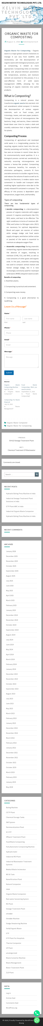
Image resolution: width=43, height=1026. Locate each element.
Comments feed (12, 1003)
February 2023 (11, 718)
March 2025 (10, 600)
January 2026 (11, 551)
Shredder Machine (12, 918)
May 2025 (9, 590)
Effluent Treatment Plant (15, 837)
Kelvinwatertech (30, 42)
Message (8, 351)
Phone (7, 328)
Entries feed (10, 998)
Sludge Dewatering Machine (16, 923)
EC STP (8, 832)
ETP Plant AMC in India (14, 506)
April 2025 (10, 595)
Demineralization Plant (15, 827)
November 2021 (12, 757)
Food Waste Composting (15, 842)
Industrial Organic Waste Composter (20, 511)
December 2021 (12, 752)
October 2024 (11, 625)
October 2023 (11, 684)
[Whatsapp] (37, 1020)
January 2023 (11, 723)
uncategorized (11, 953)
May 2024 (9, 649)
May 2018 (9, 787)
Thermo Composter (13, 943)
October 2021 (11, 762)
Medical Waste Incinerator (16, 869)
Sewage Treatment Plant (15, 909)
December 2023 (12, 674)
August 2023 (10, 694)
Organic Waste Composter (17, 423)
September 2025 (12, 571)
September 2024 (12, 630)
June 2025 (10, 586)
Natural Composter (13, 884)
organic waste (19, 103)
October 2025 (11, 566)
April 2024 (10, 654)
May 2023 (9, 708)
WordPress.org (11, 1008)
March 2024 (10, 659)
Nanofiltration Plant (14, 879)
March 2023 (10, 713)
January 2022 (11, 748)
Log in (8, 993)
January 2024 (11, 669)
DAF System (10, 822)
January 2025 (11, 610)
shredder (9, 914)
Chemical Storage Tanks (15, 817)
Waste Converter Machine (15, 958)
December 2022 (12, 728)
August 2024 (10, 635)
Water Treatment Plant (15, 968)
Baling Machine (12, 807)
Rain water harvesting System (17, 899)
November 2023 (12, 679)
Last (24, 322)
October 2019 (11, 767)
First (5, 322)
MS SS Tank (10, 874)
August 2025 (10, 576)
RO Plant (9, 904)
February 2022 (11, 743)
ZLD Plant (10, 972)
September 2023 (12, 689)
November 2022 (12, 733)
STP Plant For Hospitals (15, 938)
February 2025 (11, 605)
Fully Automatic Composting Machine (20, 847)
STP (7, 933)
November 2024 (12, 620)
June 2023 (10, 703)
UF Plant (9, 948)
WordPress (29, 1020)
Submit (9, 372)
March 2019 (10, 772)
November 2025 (12, 561)
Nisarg (21, 1023)
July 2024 (9, 640)
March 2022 (10, 738)
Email (7, 340)
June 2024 (10, 644)
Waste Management (13, 963)
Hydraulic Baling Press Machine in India (20, 493)
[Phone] (37, 1013)
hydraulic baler (11, 852)
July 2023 (9, 698)
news (8, 889)
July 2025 (9, 581)
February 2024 (11, 664)
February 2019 (11, 777)
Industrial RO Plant (13, 857)
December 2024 (12, 615)
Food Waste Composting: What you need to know (29, 387)
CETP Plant (10, 812)
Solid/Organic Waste (14, 928)
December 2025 (12, 556)
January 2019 (11, 782)
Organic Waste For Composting (17, 50)
